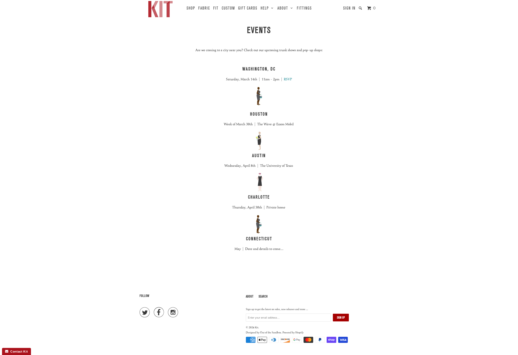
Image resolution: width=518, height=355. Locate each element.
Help (266, 8)
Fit (216, 8)
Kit (256, 327)
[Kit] (160, 9)
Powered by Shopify (293, 332)
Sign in (349, 8)
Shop (191, 8)
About (284, 8)
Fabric (204, 8)
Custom (228, 8)
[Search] (361, 8)
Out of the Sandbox (270, 332)
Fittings (304, 8)
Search (263, 296)
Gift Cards (247, 8)
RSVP (288, 79)
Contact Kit (18, 351)
